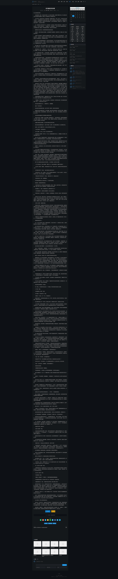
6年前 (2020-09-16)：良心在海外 (77, 80)
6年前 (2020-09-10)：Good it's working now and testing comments (79, 87)
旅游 (82, 31)
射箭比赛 (35, 555)
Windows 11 (77, 34)
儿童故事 (46, 523)
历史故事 (72, 39)
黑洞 (77, 36)
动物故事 (77, 28)
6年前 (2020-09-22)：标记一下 (77, 77)
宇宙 (72, 28)
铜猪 (66, 527)
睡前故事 (54, 523)
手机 (72, 36)
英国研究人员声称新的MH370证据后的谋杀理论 (40, 527)
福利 (67, 1)
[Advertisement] (50, 534)
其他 (81, 1)
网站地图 (61, 575)
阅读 (70, 1)
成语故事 (77, 33)
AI (82, 33)
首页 (59, 1)
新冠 (72, 34)
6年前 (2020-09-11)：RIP (77, 84)
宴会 (59, 547)
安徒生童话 (50, 523)
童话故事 (82, 34)
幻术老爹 (60, 555)
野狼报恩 (52, 555)
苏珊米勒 (82, 26)
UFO (82, 36)
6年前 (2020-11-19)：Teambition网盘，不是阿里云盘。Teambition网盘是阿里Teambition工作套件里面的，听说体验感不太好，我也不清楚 (79, 73)
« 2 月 (71, 21)
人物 (76, 1)
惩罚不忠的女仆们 (44, 547)
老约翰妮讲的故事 (50, 8)
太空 (77, 41)
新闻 (61, 1)
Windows (72, 31)
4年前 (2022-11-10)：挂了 (77, 68)
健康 (82, 28)
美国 (82, 41)
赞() (58, 10)
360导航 (59, 573)
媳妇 (34, 547)
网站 (77, 31)
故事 (38, 4)
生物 (72, 41)
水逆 (72, 33)
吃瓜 (73, 1)
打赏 (53, 511)
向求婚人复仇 (53, 547)
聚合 (78, 1)
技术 (64, 1)
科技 (82, 39)
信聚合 (34, 1)
